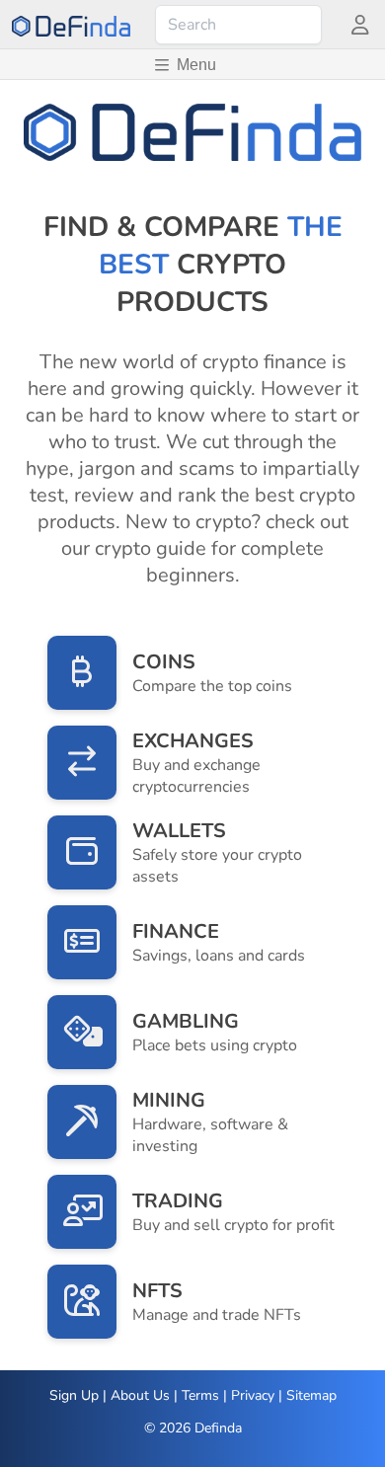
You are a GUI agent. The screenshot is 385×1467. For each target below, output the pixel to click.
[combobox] (238, 24)
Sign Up (74, 1395)
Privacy (252, 1395)
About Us (140, 1395)
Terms (200, 1395)
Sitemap (311, 1395)
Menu (196, 64)
